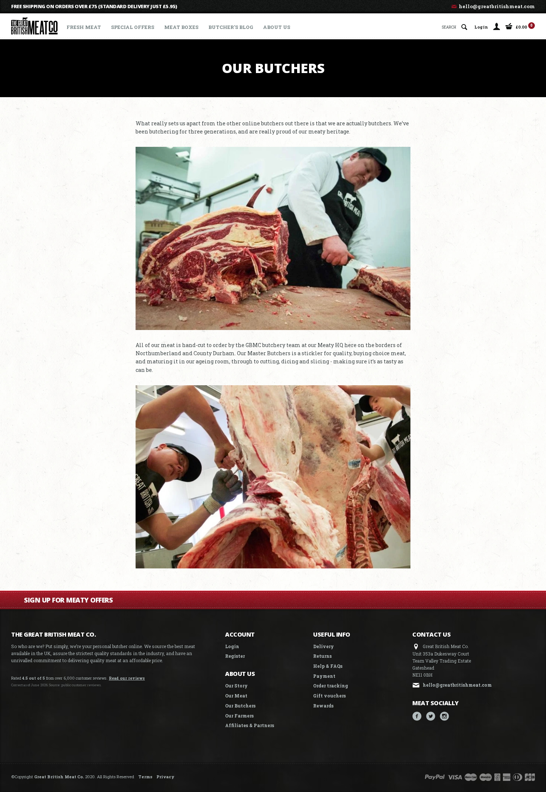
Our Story (236, 686)
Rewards (323, 706)
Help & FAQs (327, 666)
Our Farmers (239, 716)
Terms (145, 776)
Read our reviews (127, 678)
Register (235, 656)
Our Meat (236, 696)
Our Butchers (240, 706)
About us (276, 27)
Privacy (165, 776)
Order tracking (330, 686)
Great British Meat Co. (59, 776)
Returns (322, 656)
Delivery (323, 646)
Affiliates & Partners (249, 725)
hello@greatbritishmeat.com (496, 6)
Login (481, 26)
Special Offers (132, 27)
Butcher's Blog (230, 27)
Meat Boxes (181, 27)
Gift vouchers (329, 696)
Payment (324, 676)
